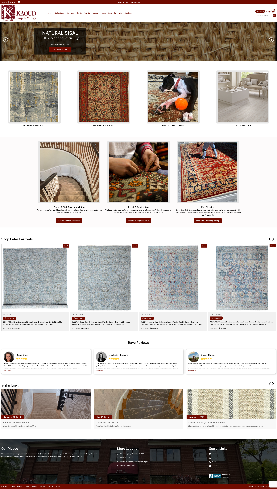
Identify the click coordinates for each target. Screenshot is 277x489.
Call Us (4, 2)
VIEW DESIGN (60, 49)
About (4, 486)
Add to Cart (10, 318)
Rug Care (87, 13)
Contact (128, 13)
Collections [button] (59, 13)
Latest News (107, 13)
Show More (7, 370)
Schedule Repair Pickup (138, 220)
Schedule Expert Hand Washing (129, 2)
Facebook (215, 454)
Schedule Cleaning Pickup (207, 220)
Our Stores (16, 486)
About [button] (95, 13)
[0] (273, 11)
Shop (50, 13)
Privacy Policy (55, 486)
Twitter (214, 462)
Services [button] (70, 13)
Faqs (42, 486)
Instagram (215, 458)
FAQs (79, 13)
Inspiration (118, 13)
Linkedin (215, 466)
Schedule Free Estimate (69, 220)
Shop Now (260, 11)
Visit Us (12, 2)
